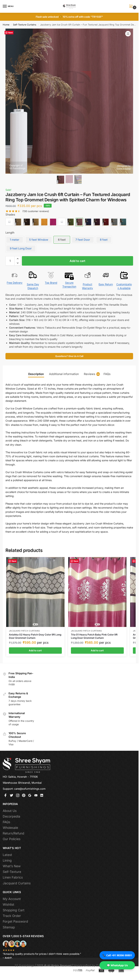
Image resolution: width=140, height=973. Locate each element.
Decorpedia (11, 816)
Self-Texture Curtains (24, 24)
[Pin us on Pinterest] (23, 795)
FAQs (6, 822)
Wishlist (8, 904)
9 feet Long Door (21, 248)
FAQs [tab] (107, 374)
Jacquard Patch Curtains (24, 631)
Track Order (12, 916)
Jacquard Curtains (17, 883)
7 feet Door (82, 239)
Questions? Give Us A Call (69, 356)
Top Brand (51, 282)
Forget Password (15, 921)
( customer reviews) (35, 211)
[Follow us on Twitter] (11, 795)
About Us (10, 811)
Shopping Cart (13, 910)
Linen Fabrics (13, 877)
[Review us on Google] (30, 795)
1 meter (14, 239)
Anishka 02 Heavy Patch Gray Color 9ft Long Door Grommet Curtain (35, 636)
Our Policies (11, 839)
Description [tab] (36, 374)
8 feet (104, 239)
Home (6, 24)
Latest (7, 855)
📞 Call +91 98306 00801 (117, 955)
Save (10, 32)
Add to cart (77, 261)
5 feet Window (38, 239)
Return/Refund (13, 833)
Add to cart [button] (35, 650)
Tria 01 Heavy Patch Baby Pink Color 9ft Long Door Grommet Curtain (94, 636)
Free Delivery (14, 282)
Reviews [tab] (92, 374)
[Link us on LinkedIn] (42, 795)
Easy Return (106, 284)
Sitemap (9, 927)
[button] (131, 6)
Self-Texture (12, 872)
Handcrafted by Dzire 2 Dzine (94, 965)
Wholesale (10, 828)
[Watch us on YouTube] (36, 795)
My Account (12, 899)
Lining (7, 860)
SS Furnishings (24, 965)
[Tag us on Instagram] (17, 795)
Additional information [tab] (64, 374)
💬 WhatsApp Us (117, 965)
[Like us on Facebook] (5, 795)
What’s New (12, 866)
